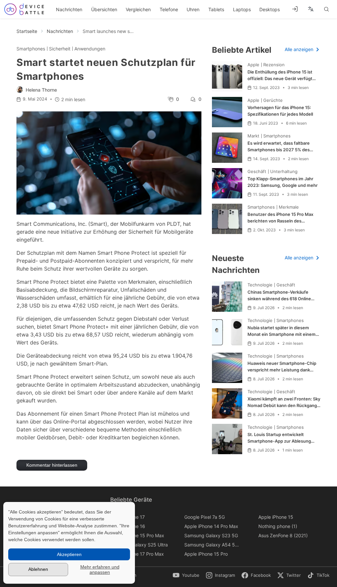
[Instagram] (224, 575)
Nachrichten (69, 9)
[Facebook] (259, 575)
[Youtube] (188, 575)
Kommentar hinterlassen (51, 465)
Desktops (269, 9)
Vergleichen (138, 9)
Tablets (216, 9)
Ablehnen (38, 569)
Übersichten (104, 9)
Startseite (26, 31)
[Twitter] (292, 575)
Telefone (169, 9)
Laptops (242, 9)
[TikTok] (320, 575)
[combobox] (310, 9)
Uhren (193, 9)
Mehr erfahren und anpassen (99, 569)
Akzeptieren (69, 554)
